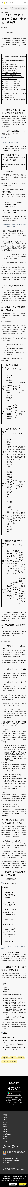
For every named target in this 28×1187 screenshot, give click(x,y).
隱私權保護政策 (6, 1162)
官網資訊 (10, 1019)
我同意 (22, 1184)
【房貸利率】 (10, 185)
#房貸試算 (5, 1058)
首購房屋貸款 (21, 616)
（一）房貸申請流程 (7, 95)
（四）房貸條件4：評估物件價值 (10, 87)
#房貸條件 (13, 1058)
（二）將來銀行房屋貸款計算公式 (10, 65)
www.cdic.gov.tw (15, 1152)
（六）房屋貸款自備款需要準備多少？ (11, 73)
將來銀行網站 (13, 300)
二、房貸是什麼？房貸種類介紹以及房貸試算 (13, 77)
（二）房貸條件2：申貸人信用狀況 (10, 83)
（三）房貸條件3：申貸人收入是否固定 (11, 85)
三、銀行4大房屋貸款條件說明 (9, 79)
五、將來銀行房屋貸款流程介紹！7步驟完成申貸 (14, 93)
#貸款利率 (13, 1061)
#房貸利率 (21, 1058)
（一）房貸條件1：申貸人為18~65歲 (11, 81)
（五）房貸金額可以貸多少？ (9, 71)
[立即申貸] (14, 1033)
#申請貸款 (5, 1061)
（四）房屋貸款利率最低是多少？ (10, 69)
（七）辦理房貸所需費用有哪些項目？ (11, 75)
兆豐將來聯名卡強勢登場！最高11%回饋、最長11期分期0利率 (14, 1048)
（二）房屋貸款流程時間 (8, 97)
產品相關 (5, 8)
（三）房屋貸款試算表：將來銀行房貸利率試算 (13, 67)
